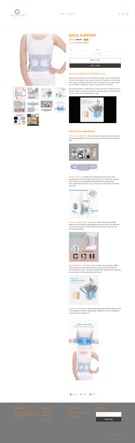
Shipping (71, 43)
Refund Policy (46, 415)
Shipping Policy (47, 418)
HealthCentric (117, 434)
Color (97, 49)
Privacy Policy (46, 412)
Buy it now (95, 65)
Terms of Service (47, 421)
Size (70, 49)
